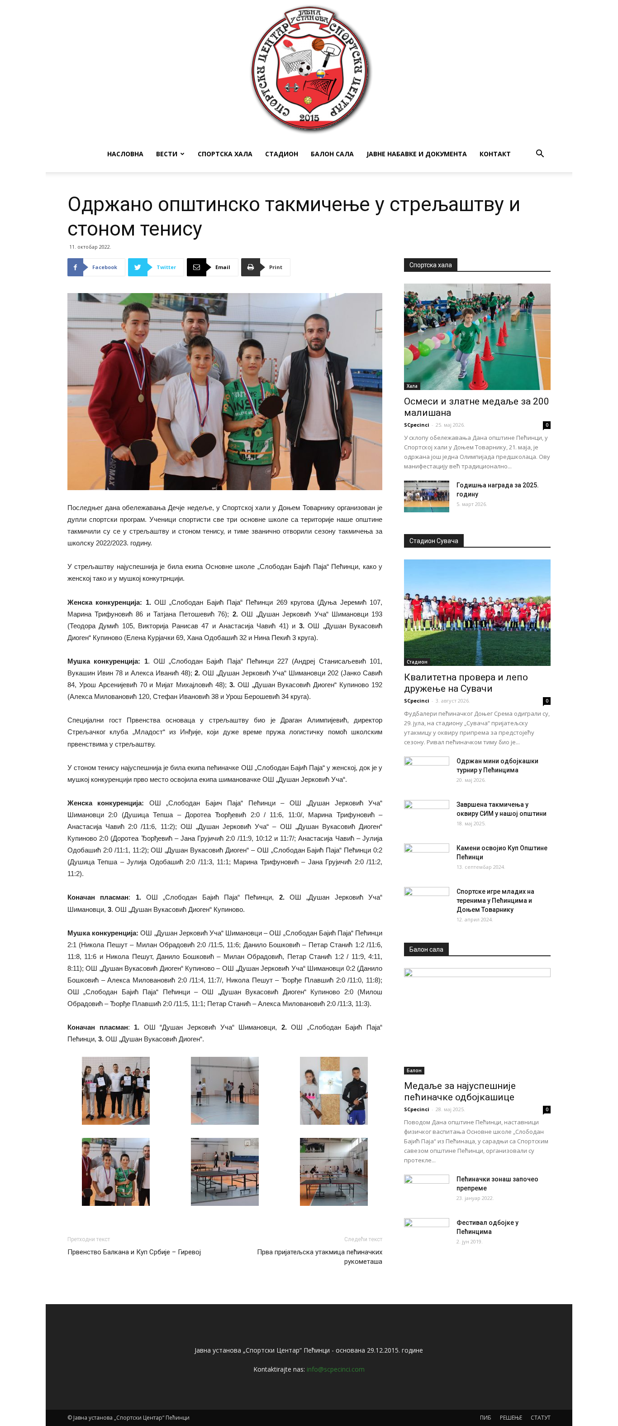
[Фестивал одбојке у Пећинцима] (426, 1234)
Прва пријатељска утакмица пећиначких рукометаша (319, 1257)
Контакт (495, 153)
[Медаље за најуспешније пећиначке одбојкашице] (477, 1021)
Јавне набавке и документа (416, 153)
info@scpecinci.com (336, 1369)
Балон (414, 1070)
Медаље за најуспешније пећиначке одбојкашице (460, 1091)
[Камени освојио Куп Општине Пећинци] (426, 859)
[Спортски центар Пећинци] (309, 68)
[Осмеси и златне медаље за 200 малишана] (477, 337)
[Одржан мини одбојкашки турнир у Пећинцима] (426, 772)
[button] (540, 154)
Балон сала (332, 153)
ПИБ (485, 1417)
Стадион (281, 153)
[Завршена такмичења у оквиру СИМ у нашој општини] (426, 816)
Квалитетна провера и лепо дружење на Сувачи (466, 683)
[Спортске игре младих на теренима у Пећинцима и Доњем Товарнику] (426, 903)
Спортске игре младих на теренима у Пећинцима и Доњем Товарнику (495, 900)
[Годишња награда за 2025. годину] (426, 496)
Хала (412, 386)
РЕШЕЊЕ (511, 1417)
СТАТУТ (541, 1417)
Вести (166, 153)
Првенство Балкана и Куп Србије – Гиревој (134, 1252)
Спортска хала (225, 153)
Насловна (125, 153)
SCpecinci (416, 424)
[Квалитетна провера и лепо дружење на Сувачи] (477, 612)
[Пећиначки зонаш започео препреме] (426, 1190)
